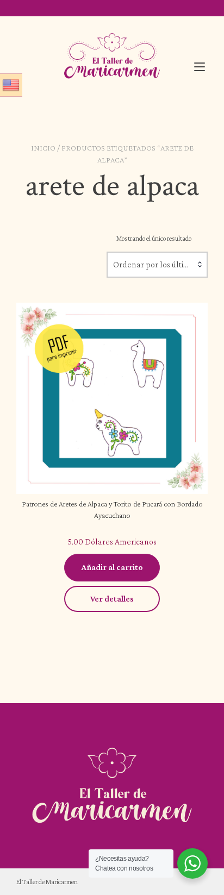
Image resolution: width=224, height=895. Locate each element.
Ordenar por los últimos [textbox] (155, 264)
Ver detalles (112, 598)
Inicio (43, 147)
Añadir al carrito (112, 567)
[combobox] (157, 265)
